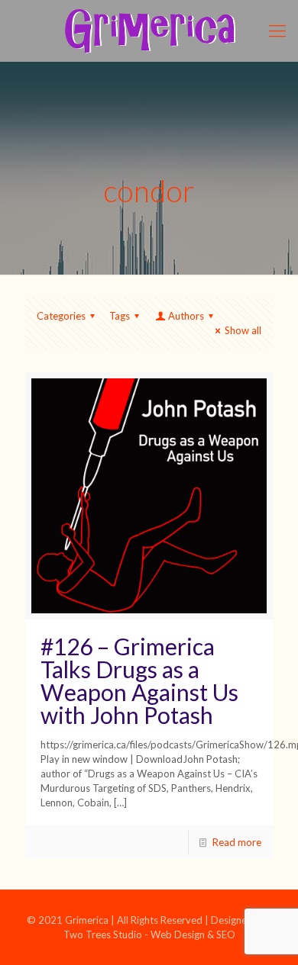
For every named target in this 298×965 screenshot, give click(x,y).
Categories (61, 316)
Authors (186, 316)
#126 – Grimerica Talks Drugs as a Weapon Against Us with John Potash (139, 680)
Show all (243, 330)
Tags (119, 316)
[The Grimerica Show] (149, 30)
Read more (236, 842)
